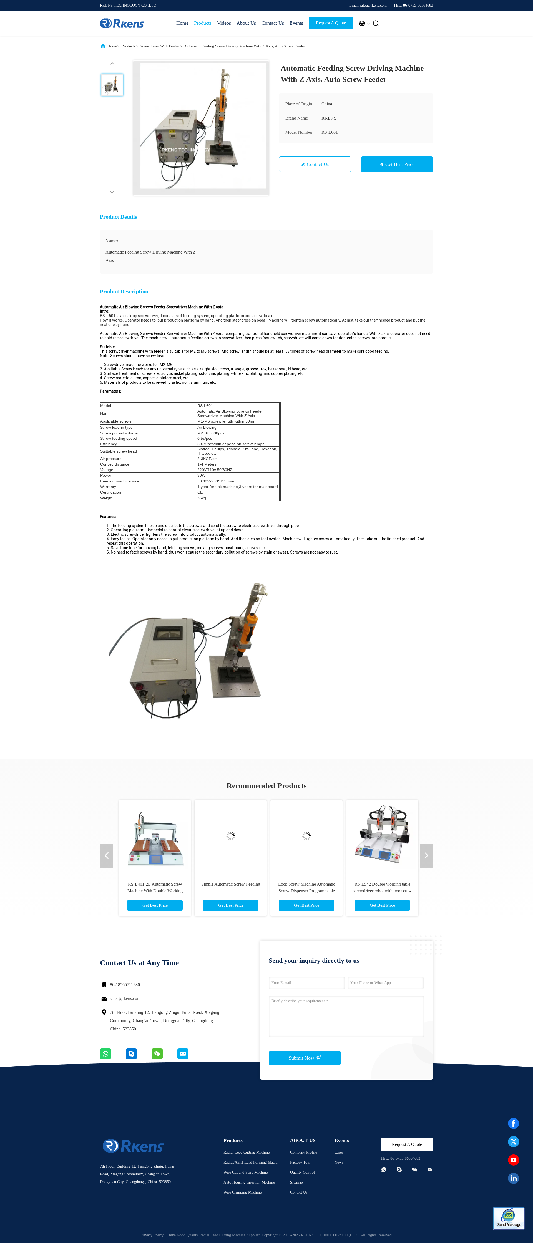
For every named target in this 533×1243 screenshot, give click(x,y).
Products (203, 23)
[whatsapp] (113, 1058)
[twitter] (513, 1141)
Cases (339, 1152)
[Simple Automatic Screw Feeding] (228, 836)
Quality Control (302, 1172)
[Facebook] (513, 1123)
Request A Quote (331, 23)
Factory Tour (300, 1162)
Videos (224, 23)
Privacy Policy (152, 1235)
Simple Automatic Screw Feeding (228, 884)
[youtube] (513, 1160)
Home (182, 23)
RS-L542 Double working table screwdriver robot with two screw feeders (380, 891)
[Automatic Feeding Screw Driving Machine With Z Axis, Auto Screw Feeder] (201, 128)
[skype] (139, 1058)
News (339, 1162)
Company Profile (303, 1152)
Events (296, 23)
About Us (246, 23)
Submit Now (302, 1058)
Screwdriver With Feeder (159, 46)
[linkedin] (513, 1178)
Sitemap (296, 1182)
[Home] (122, 23)
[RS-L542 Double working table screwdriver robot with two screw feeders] (380, 836)
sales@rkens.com (125, 998)
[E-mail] (189, 1058)
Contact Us (273, 23)
